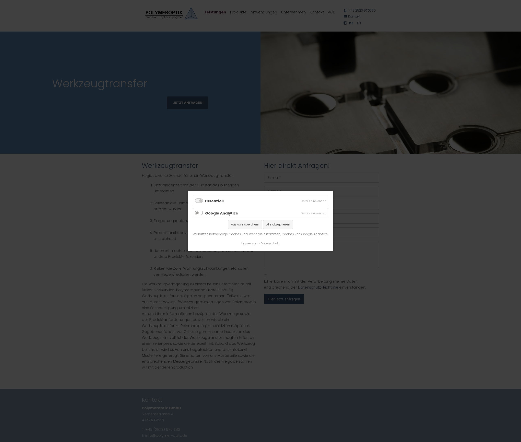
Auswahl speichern (245, 224)
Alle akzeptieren (278, 224)
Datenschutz (270, 243)
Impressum (249, 243)
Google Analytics (221, 213)
